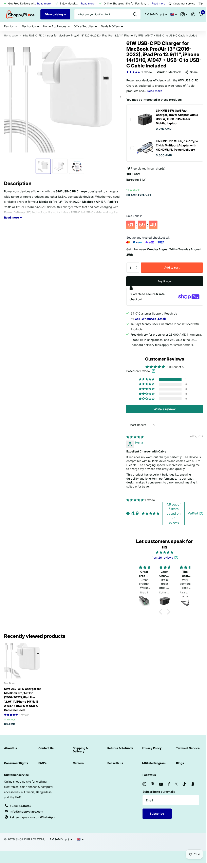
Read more (43, 3)
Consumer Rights (16, 766)
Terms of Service (185, 751)
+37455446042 (20, 809)
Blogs (178, 766)
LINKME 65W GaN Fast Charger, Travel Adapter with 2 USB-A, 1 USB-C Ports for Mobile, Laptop (174, 117)
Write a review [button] (162, 413)
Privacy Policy (150, 751)
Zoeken (131, 14)
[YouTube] (159, 787)
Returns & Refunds (119, 751)
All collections (10, 26)
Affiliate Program (152, 766)
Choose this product (130, 119)
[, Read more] (181, 14)
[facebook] (167, 787)
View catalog (54, 14)
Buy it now (162, 285)
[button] (135, 268)
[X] (174, 787)
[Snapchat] (191, 787)
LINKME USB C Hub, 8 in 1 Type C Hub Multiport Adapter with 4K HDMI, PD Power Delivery (174, 147)
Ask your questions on (32, 820)
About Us (10, 751)
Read (11, 215)
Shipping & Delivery (79, 753)
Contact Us (45, 751)
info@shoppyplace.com (26, 815)
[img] (133, 441)
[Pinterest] (150, 787)
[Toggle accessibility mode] (197, 3)
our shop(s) (156, 172)
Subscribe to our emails (156, 795)
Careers (77, 766)
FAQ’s (42, 766)
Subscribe (155, 817)
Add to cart (169, 271)
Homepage (11, 35)
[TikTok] (182, 787)
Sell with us (113, 766)
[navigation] (42, 164)
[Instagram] (142, 787)
